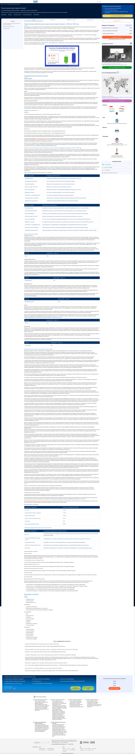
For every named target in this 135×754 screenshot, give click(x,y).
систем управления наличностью (43, 138)
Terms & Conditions (88, 748)
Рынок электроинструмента (76, 699)
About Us (64, 748)
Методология (90, 19)
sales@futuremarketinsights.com (60, 744)
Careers (69, 748)
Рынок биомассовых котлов (41, 699)
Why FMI (73, 748)
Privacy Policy (94, 748)
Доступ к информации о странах (117, 100)
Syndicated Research (42, 748)
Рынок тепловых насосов (92, 699)
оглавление (52, 19)
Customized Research (50, 748)
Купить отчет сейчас (117, 37)
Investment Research (42, 749)
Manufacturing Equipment (27, 14)
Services (39, 746)
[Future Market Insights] (35, 1)
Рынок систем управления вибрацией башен (40, 723)
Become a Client (65, 749)
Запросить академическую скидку (88, 688)
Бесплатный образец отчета (118, 15)
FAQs (86, 750)
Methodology (35, 746)
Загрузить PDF (118, 20)
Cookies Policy (82, 750)
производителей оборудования (43, 501)
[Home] (2, 4)
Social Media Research (50, 749)
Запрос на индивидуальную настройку (117, 67)
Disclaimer (81, 748)
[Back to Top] (132, 745)
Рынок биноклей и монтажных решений (59, 723)
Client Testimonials (72, 749)
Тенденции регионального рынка (8, 26)
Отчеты (4, 4)
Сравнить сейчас (128, 25)
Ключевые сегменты (6, 28)
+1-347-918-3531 (71, 744)
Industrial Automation (17, 14)
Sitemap (89, 750)
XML (92, 750)
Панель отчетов (72, 19)
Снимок (33, 19)
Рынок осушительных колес (58, 699)
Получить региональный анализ (75, 688)
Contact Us (64, 751)
